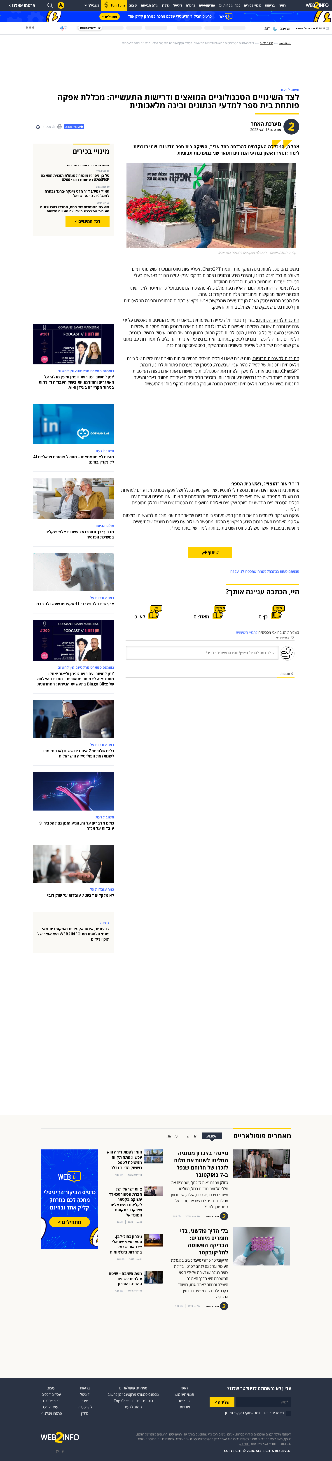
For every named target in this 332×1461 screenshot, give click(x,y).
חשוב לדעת (133, 1407)
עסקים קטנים (51, 1394)
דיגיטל (177, 5)
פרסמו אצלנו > (22, 5)
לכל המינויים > (87, 221)
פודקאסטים (207, 5)
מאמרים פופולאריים (133, 1388)
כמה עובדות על (229, 5)
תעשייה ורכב (51, 1407)
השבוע (211, 1136)
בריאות (270, 5)
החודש (192, 1136)
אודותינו (184, 1407)
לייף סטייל (85, 1407)
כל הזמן (172, 1136)
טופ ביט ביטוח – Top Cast (133, 1400)
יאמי (85, 1400)
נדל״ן (166, 5)
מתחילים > (109, 16)
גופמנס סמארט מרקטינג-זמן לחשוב (133, 1394)
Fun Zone (118, 5)
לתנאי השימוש (246, 632)
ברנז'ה (190, 5)
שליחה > (222, 1402)
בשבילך (93, 5)
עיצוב (133, 5)
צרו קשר (184, 1400)
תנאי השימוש (184, 1394)
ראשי (282, 5)
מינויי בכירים (252, 5)
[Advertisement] (314, 101)
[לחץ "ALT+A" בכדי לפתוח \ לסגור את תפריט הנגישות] (61, 5)
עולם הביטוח (150, 5)
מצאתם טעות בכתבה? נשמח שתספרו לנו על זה (264, 571)
